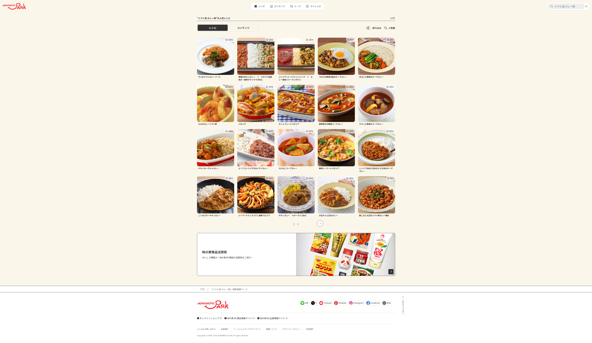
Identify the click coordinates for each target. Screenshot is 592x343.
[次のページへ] (320, 224)
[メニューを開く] (586, 6)
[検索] (551, 6)
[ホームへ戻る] (14, 6)
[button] (566, 6)
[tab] (243, 28)
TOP (202, 289)
